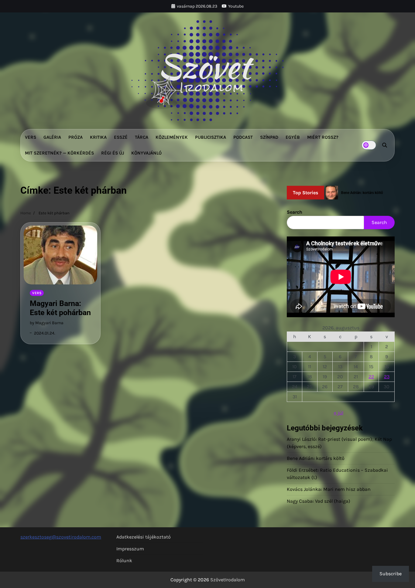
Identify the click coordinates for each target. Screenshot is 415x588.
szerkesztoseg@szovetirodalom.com (60, 537)
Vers (30, 137)
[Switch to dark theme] (369, 145)
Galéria (52, 137)
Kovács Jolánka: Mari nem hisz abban (329, 489)
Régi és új (112, 153)
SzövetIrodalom (227, 580)
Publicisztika (210, 137)
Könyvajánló (146, 153)
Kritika (98, 137)
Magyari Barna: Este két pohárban (60, 308)
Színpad (269, 137)
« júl (338, 413)
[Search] (384, 145)
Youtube (236, 6)
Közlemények (172, 137)
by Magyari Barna (46, 322)
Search (294, 212)
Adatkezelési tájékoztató (143, 537)
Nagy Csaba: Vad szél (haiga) (318, 501)
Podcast (243, 137)
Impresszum (130, 549)
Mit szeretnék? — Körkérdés (59, 153)
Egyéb (293, 137)
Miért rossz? (322, 137)
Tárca (141, 137)
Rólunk (124, 560)
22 (371, 376)
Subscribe (390, 573)
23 (386, 376)
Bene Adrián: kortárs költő (316, 458)
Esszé (121, 137)
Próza (75, 137)
